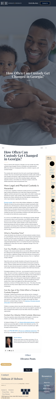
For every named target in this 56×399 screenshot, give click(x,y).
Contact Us (4, 390)
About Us (47, 382)
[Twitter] (7, 350)
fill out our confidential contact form (28, 331)
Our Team (47, 385)
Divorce (28, 80)
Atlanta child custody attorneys (27, 322)
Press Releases (6, 394)
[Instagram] (13, 350)
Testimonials (47, 389)
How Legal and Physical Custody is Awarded (52, 171)
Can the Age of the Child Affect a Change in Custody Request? (53, 212)
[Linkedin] (11, 350)
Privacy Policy (21, 383)
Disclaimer (11, 390)
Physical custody (8, 202)
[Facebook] (5, 350)
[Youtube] (9, 350)
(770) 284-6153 (33, 3)
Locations (47, 392)
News (12, 392)
